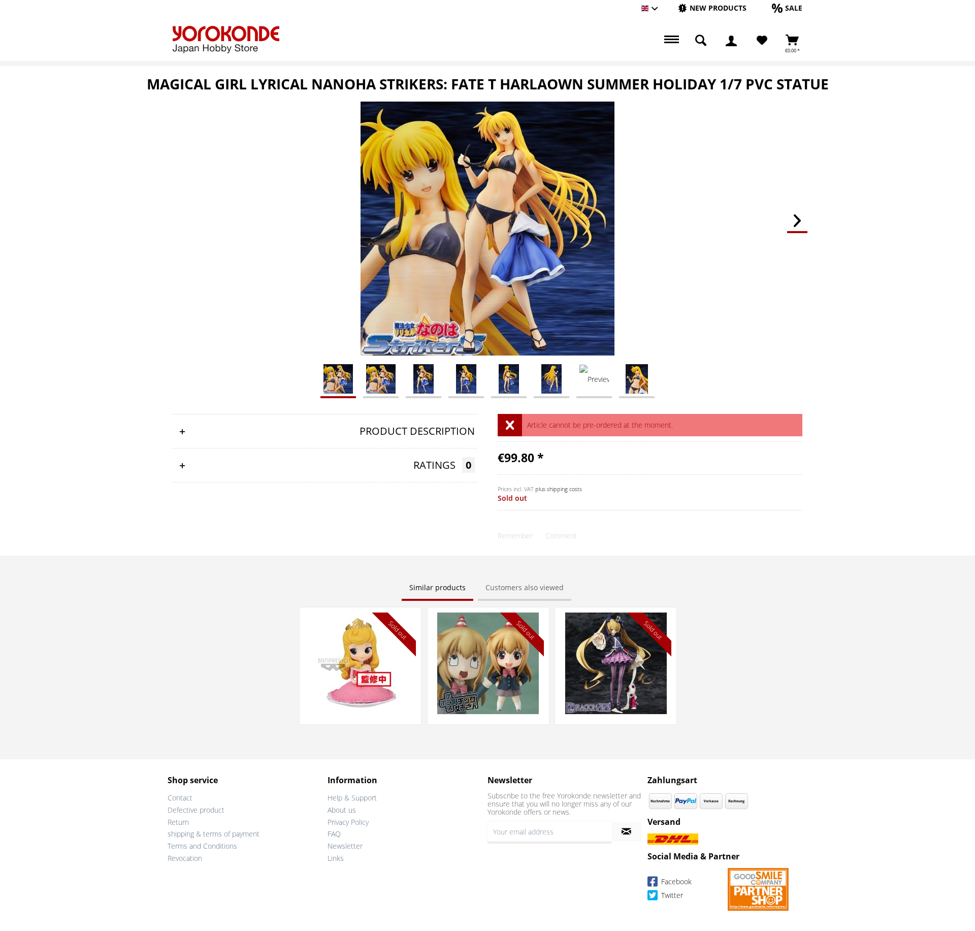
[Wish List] (762, 40)
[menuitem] (712, 8)
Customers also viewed (524, 587)
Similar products (437, 587)
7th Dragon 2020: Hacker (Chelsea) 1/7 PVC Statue (616, 622)
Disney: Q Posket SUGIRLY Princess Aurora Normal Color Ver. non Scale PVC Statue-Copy (360, 627)
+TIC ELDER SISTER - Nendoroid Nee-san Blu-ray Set (488, 622)
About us (342, 810)
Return (178, 822)
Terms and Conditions (202, 846)
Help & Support (352, 797)
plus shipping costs (558, 489)
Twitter (671, 895)
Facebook (675, 881)
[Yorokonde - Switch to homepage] (226, 39)
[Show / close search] (701, 40)
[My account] (731, 40)
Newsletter (345, 846)
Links (336, 858)
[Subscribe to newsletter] (626, 831)
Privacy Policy (348, 822)
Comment (561, 535)
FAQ (334, 834)
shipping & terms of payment (213, 834)
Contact (180, 797)
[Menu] (670, 40)
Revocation (185, 858)
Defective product (196, 810)
